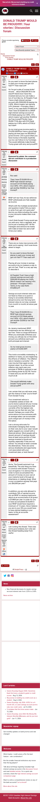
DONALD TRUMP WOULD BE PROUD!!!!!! (20, 59)
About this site (26, 798)
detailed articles (15, 771)
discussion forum (32, 769)
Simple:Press (18, 569)
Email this (25, 73)
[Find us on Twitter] (5, 575)
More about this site (10, 786)
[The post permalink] (12, 77)
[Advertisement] (20, 621)
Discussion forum (9, 56)
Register (26, 40)
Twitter (18, 73)
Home (3, 54)
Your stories (9, 57)
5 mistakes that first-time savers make (20, 709)
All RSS (6, 565)
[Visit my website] (3, 554)
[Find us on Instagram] (12, 575)
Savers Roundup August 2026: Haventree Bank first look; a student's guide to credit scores (21, 693)
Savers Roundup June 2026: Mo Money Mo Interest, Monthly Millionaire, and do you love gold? (22, 716)
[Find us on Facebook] (8, 575)
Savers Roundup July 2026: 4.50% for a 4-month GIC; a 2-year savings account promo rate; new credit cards (22, 705)
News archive (8, 595)
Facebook (11, 73)
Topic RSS (34, 69)
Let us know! (21, 782)
